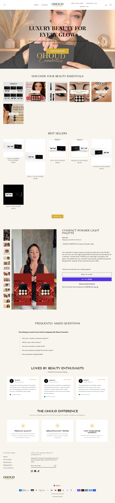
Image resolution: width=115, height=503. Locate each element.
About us (84, 6)
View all (57, 216)
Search (5, 457)
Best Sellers (77, 3)
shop (36, 5)
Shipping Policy (7, 465)
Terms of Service (8, 468)
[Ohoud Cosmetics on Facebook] (35, 471)
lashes (44, 5)
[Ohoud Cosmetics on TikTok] (38, 471)
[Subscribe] (55, 466)
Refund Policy (7, 462)
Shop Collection (57, 51)
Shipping (64, 240)
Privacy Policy (7, 459)
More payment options (87, 284)
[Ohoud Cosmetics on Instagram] (32, 471)
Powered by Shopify (57, 496)
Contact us (91, 3)
